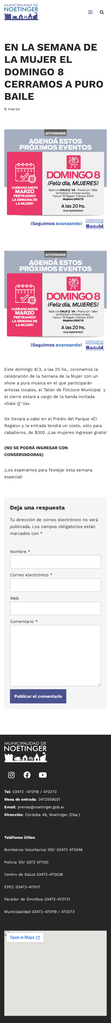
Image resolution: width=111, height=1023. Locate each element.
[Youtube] (43, 775)
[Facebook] (27, 775)
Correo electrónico (31, 574)
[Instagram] (11, 775)
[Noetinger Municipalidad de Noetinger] (21, 12)
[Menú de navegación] (90, 12)
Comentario (24, 621)
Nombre (20, 551)
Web (14, 598)
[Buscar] (102, 12)
